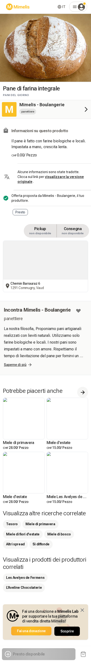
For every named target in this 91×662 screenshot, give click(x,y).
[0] (83, 654)
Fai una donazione (31, 631)
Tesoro (12, 524)
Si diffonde (41, 544)
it (63, 7)
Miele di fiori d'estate (23, 534)
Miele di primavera (40, 524)
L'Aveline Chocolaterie (24, 587)
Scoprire (67, 631)
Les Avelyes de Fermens (25, 578)
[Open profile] (78, 7)
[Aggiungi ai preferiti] (78, 311)
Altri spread (15, 544)
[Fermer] (82, 610)
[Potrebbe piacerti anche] (82, 392)
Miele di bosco (59, 534)
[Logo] (18, 6)
